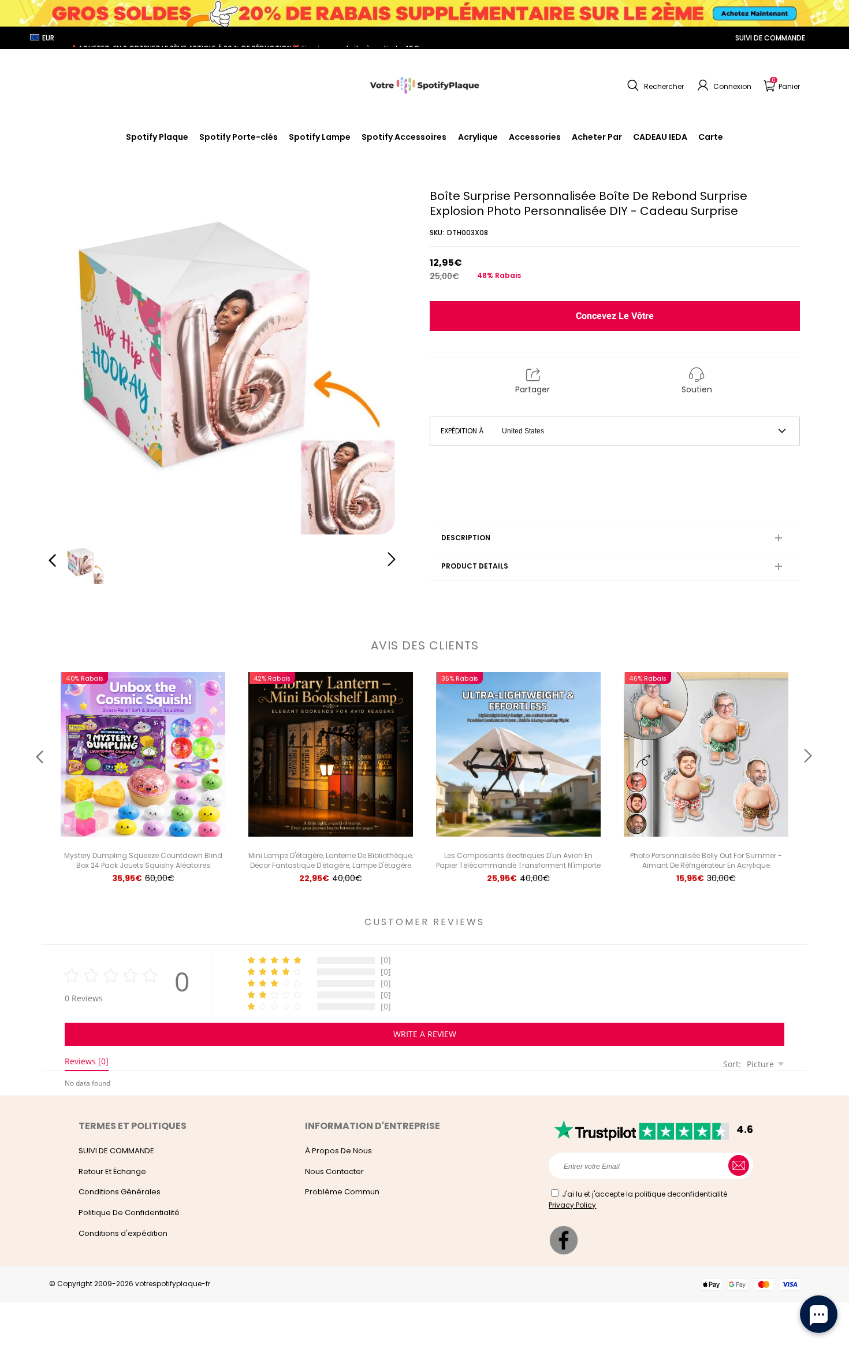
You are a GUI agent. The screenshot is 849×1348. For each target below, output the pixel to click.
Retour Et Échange (112, 1171)
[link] (404, 137)
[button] (654, 85)
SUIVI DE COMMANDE (770, 38)
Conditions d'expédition (123, 1233)
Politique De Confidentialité (129, 1212)
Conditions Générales (120, 1191)
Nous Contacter (334, 1171)
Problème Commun (342, 1191)
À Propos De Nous (338, 1150)
